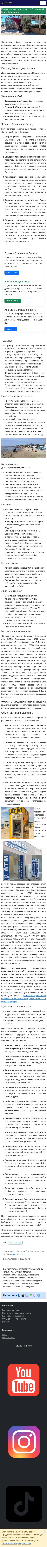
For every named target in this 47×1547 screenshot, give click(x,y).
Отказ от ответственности (14, 1319)
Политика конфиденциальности (16, 1313)
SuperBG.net (17, 1254)
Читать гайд (11, 329)
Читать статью (11, 272)
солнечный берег (15, 1243)
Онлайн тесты (8, 1338)
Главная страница (10, 1310)
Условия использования (13, 1316)
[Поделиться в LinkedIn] (27, 1295)
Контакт (5, 1322)
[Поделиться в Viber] (35, 1295)
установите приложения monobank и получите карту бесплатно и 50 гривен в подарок (23, 999)
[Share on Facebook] (19, 1295)
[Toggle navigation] (43, 3)
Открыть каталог (12, 301)
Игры (4, 1335)
